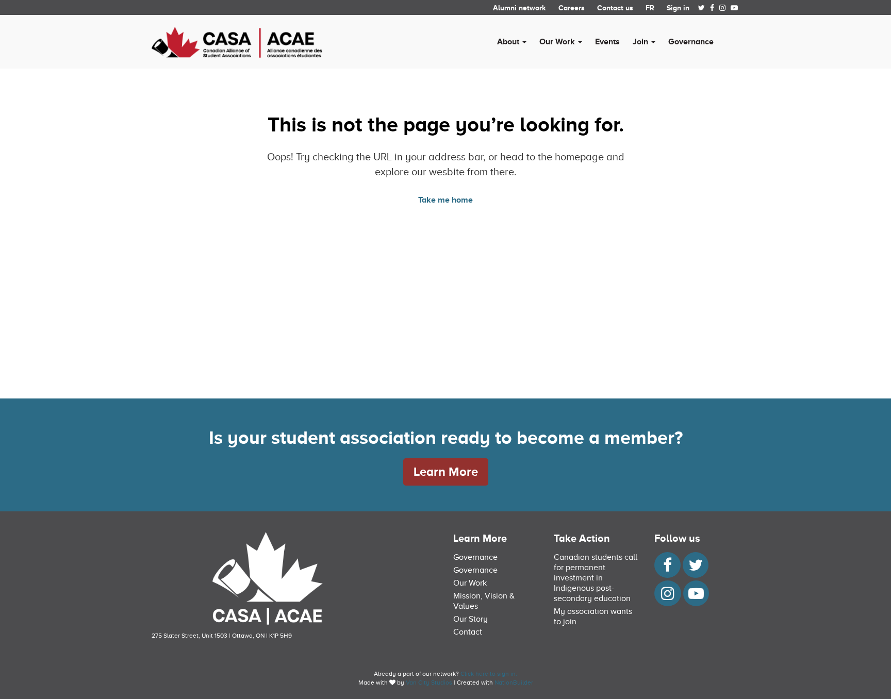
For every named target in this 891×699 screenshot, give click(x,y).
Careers (571, 8)
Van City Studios (429, 682)
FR (650, 8)
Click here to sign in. (488, 673)
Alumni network (519, 8)
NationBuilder (513, 682)
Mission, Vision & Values (484, 601)
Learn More (446, 471)
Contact (467, 632)
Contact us (615, 8)
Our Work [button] (558, 41)
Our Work (470, 583)
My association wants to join (593, 616)
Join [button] (641, 41)
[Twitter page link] (701, 8)
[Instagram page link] (722, 8)
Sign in (678, 8)
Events (607, 41)
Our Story (470, 619)
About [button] (509, 41)
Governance (691, 41)
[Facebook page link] (712, 8)
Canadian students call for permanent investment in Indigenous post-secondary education (595, 578)
